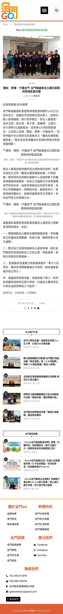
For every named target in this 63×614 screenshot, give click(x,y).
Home (5, 24)
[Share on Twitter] (31, 308)
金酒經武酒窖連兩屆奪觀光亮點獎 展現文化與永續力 (41, 378)
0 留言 (42, 303)
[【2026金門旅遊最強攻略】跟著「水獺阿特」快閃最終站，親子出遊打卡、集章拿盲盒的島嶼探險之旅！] (12, 447)
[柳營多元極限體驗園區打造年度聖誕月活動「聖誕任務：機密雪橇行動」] (12, 399)
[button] (44, 10)
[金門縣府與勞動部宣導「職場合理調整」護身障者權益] (12, 416)
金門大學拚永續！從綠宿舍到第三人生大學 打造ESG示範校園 (41, 342)
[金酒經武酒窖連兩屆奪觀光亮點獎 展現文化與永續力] (12, 381)
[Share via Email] (38, 308)
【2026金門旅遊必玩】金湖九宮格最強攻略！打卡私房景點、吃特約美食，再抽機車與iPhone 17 (41, 463)
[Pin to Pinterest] (35, 308)
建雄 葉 (36, 95)
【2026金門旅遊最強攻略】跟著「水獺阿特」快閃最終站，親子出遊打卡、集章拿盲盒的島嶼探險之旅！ (41, 445)
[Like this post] (25, 308)
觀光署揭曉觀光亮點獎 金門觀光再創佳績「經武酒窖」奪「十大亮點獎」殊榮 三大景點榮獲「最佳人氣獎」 (41, 361)
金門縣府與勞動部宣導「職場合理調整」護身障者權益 (41, 413)
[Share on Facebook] (28, 308)
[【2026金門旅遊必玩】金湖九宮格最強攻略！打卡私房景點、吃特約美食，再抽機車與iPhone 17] (12, 465)
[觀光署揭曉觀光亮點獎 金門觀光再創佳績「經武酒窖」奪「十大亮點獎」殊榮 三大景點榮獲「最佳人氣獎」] (12, 363)
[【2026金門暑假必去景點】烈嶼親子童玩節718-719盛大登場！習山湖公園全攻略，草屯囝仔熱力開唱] (12, 483)
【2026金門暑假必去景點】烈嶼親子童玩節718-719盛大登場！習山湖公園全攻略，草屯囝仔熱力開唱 (41, 482)
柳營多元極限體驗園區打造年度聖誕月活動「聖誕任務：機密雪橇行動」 (41, 396)
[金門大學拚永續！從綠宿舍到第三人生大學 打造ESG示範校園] (12, 345)
